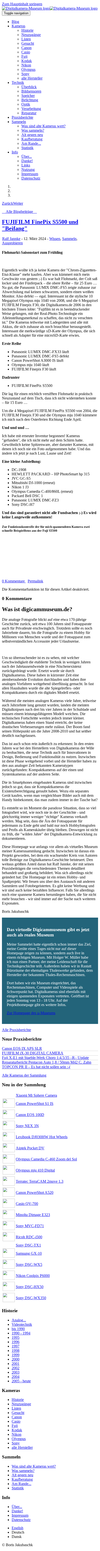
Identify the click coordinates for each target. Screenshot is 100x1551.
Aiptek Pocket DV (30, 1148)
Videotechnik (22, 1324)
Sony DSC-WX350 (31, 1298)
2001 (15, 1364)
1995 (15, 1337)
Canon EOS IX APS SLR (22, 1048)
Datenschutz (21, 1520)
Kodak (17, 1430)
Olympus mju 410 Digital (35, 1170)
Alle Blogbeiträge (19, 212)
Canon (17, 1417)
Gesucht (18, 1413)
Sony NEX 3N (27, 1126)
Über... (17, 1507)
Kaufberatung (22, 1479)
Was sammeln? (23, 1471)
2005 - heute (21, 1381)
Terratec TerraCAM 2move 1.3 (39, 1181)
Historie (18, 1400)
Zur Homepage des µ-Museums (31, 1013)
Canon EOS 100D (30, 1115)
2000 (15, 1359)
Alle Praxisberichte (16, 1030)
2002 (15, 1368)
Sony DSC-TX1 (28, 1245)
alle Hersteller (22, 1447)
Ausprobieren (12, 243)
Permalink (35, 581)
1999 (15, 1355)
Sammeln (69, 239)
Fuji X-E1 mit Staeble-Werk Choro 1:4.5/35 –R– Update (45, 1058)
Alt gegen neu (22, 1475)
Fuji (15, 1426)
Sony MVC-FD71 (30, 1226)
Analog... (19, 1320)
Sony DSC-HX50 (29, 1287)
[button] (18, 26)
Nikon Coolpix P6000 (33, 1276)
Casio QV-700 (27, 1204)
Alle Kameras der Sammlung (24, 1075)
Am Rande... (21, 1484)
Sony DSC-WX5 (29, 1264)
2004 (15, 1377)
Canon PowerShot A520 (34, 1192)
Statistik (18, 1488)
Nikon (16, 1434)
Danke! (17, 1511)
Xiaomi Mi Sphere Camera (36, 1095)
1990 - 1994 (21, 1333)
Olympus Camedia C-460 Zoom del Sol (46, 1159)
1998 (15, 1350)
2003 (15, 1372)
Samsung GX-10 (29, 1253)
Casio (16, 1421)
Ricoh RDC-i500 (29, 1237)
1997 (15, 1346)
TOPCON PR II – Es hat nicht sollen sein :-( (36, 1067)
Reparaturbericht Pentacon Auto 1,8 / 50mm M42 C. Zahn (46, 1062)
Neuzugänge (21, 1404)
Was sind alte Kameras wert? (34, 1466)
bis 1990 (18, 1329)
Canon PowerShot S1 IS (34, 1104)
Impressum (20, 1515)
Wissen (54, 239)
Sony (16, 1443)
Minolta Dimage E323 (33, 1215)
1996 (15, 1342)
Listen (16, 1408)
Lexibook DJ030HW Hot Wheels (41, 1137)
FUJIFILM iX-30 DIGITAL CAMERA (32, 1053)
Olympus (19, 1439)
